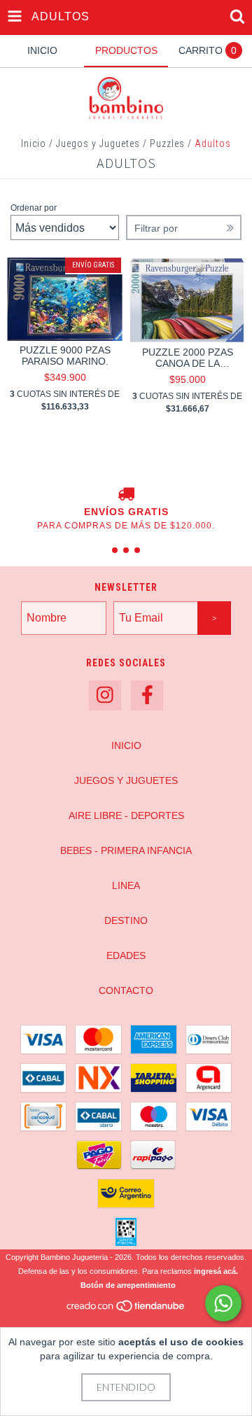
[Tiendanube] (126, 1309)
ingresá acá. (216, 1271)
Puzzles (167, 143)
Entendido (126, 1387)
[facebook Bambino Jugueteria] (147, 695)
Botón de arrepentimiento (128, 1285)
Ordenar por (33, 208)
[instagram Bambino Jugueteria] (105, 695)
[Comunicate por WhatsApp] (223, 1303)
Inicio (33, 143)
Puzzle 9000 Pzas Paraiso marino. (65, 355)
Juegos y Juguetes (98, 143)
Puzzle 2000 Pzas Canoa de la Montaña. (187, 357)
